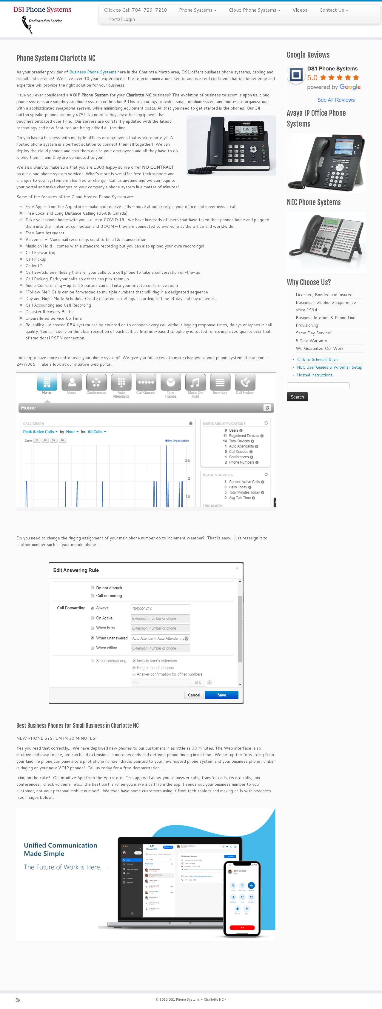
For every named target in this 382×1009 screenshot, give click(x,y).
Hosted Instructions (314, 375)
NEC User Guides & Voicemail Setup (329, 367)
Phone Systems (196, 9)
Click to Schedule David (317, 359)
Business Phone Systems (92, 72)
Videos (299, 9)
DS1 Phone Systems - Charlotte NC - (198, 999)
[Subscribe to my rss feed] (20, 1000)
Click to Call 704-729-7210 (135, 9)
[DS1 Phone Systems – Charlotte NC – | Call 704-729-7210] (44, 19)
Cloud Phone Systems (253, 9)
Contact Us (332, 9)
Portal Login (121, 19)
